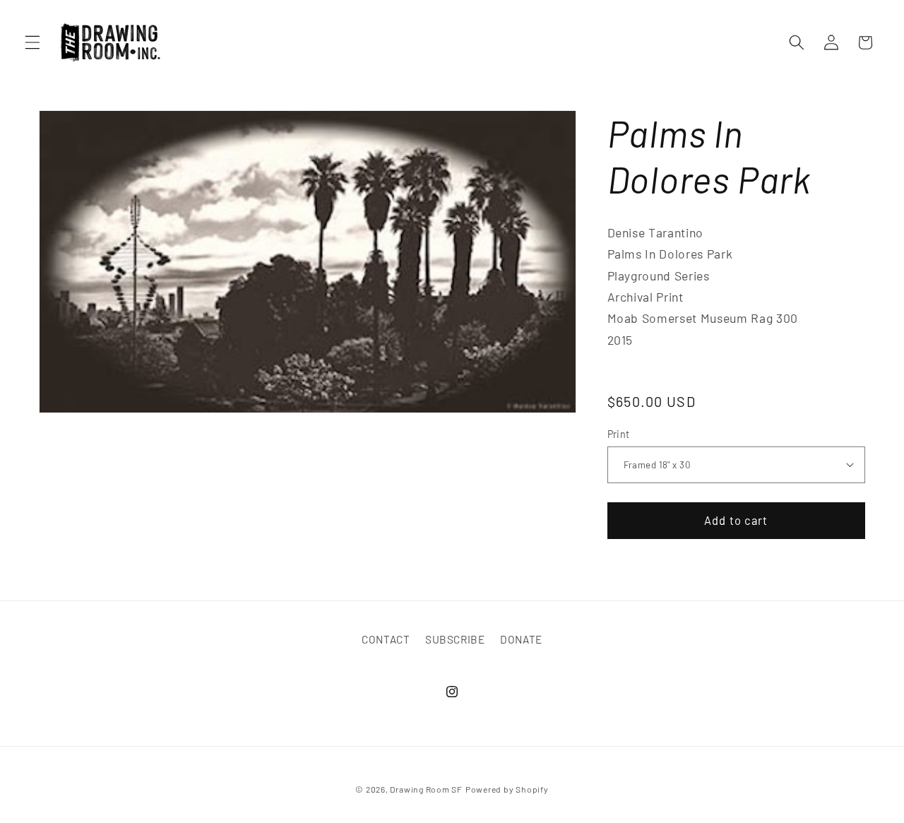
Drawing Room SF (426, 789)
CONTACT (386, 639)
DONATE (521, 639)
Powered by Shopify (507, 789)
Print (618, 433)
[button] (32, 42)
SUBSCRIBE (455, 639)
